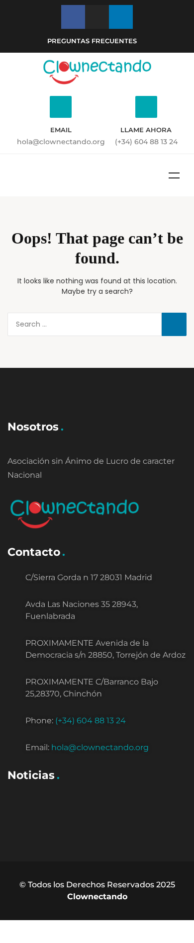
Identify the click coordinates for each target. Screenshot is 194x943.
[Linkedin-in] (121, 17)
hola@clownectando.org (100, 747)
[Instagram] (97, 17)
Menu (174, 175)
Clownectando (97, 896)
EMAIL (61, 130)
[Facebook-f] (73, 17)
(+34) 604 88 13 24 (90, 720)
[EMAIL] (61, 107)
